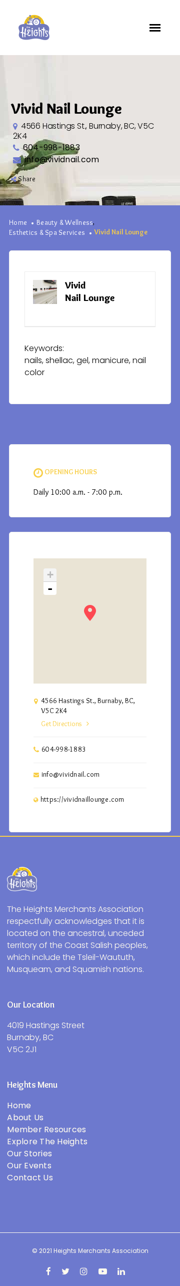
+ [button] (50, 574)
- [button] (50, 588)
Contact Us (30, 1177)
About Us (25, 1117)
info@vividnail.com (62, 159)
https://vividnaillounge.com (82, 799)
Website (132, 285)
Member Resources (46, 1129)
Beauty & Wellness (64, 222)
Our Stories (29, 1153)
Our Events (29, 1165)
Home (18, 222)
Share (27, 179)
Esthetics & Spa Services (47, 232)
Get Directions (61, 724)
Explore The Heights (47, 1141)
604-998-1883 (51, 147)
